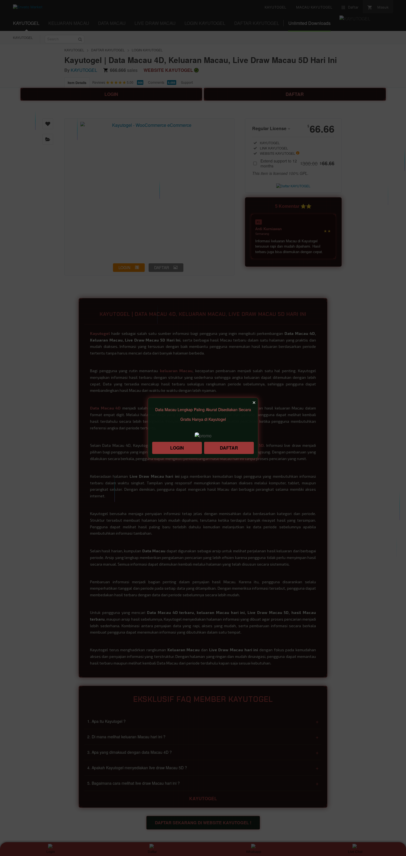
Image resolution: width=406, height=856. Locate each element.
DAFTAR (229, 448)
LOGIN (177, 448)
